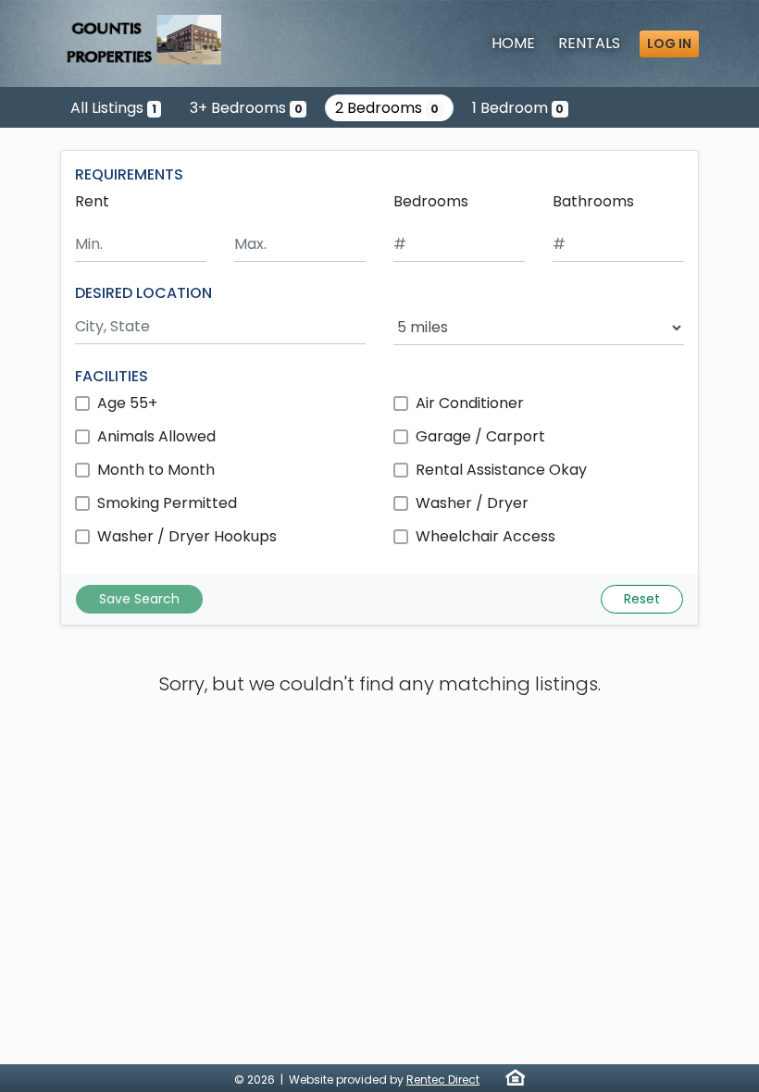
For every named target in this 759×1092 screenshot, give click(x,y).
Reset (642, 598)
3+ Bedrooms (246, 107)
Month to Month (156, 469)
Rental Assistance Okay (501, 469)
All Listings (113, 107)
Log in (669, 43)
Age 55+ (127, 403)
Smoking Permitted (167, 503)
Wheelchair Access (485, 536)
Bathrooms (593, 201)
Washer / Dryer (472, 503)
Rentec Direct (442, 1079)
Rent (92, 201)
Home (513, 43)
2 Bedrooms (387, 107)
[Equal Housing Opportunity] (515, 1077)
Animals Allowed (156, 436)
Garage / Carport (480, 436)
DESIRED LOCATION (143, 293)
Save (139, 598)
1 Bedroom (518, 107)
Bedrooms (430, 201)
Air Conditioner (470, 403)
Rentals (589, 43)
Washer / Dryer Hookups (187, 536)
